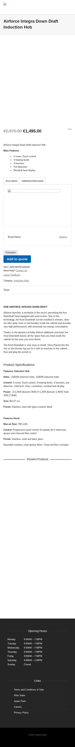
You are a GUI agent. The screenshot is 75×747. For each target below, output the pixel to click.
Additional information (32, 181)
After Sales (19, 695)
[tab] (11, 181)
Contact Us (21, 270)
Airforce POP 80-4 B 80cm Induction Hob (37, 563)
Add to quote (17, 259)
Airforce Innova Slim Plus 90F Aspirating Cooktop (38, 535)
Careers (18, 707)
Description (11, 181)
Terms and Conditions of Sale (29, 689)
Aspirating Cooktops (29, 539)
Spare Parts (20, 701)
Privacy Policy (21, 712)
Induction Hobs (21, 280)
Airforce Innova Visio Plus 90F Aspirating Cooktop (37, 591)
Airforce (63, 237)
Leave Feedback (11, 275)
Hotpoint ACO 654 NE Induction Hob (37, 506)
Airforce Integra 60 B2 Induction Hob (37, 478)
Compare (11, 252)
